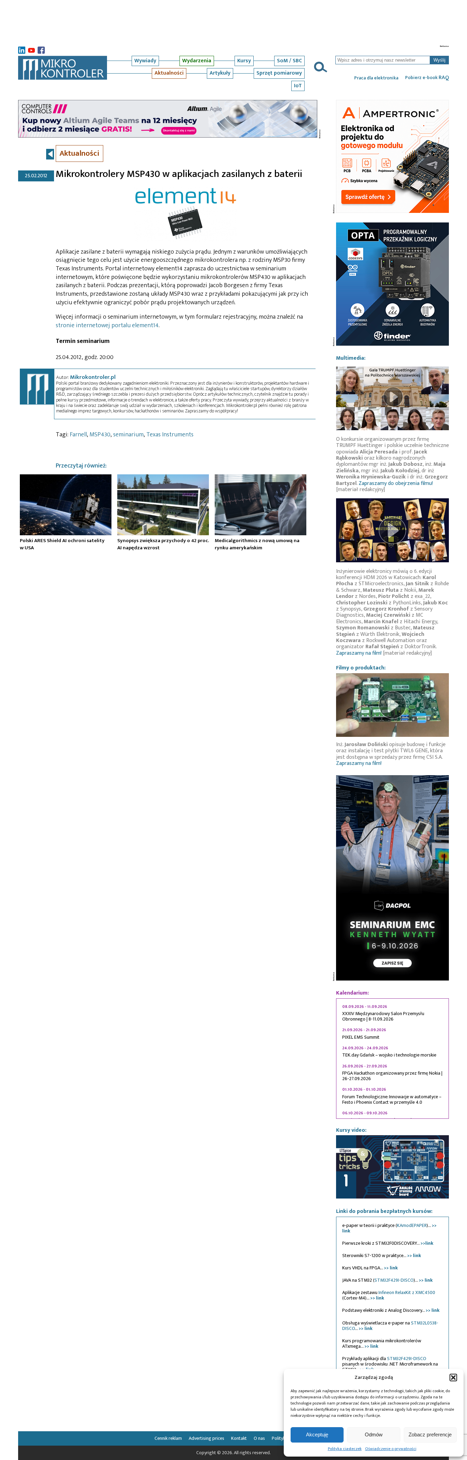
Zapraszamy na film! (359, 653)
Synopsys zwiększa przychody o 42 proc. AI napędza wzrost (163, 544)
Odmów (374, 1434)
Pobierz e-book (427, 78)
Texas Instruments (170, 435)
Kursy (244, 60)
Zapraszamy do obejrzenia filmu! (396, 483)
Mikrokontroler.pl (93, 377)
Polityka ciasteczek (345, 1448)
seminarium (128, 435)
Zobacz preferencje (430, 1434)
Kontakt (239, 1438)
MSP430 (100, 435)
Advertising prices (206, 1438)
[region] (392, 1058)
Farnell (78, 435)
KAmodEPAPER (412, 1225)
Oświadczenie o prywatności (390, 1448)
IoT (298, 85)
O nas (259, 1438)
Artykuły (220, 73)
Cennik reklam (168, 1438)
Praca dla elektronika (376, 78)
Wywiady (145, 60)
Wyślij (439, 60)
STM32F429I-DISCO (394, 1280)
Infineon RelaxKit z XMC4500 (406, 1292)
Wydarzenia (196, 60)
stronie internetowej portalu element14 (107, 325)
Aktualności (169, 73)
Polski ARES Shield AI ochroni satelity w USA (62, 544)
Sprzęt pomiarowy (279, 73)
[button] (453, 1377)
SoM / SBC (289, 60)
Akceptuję (317, 1434)
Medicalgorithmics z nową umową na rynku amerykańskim (257, 544)
